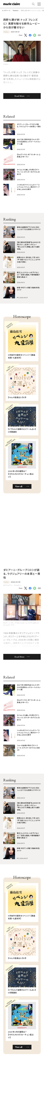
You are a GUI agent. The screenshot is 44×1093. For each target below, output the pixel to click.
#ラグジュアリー (8, 585)
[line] (34, 35)
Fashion (15, 10)
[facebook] (30, 35)
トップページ (6, 10)
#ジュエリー (18, 585)
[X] (25, 35)
